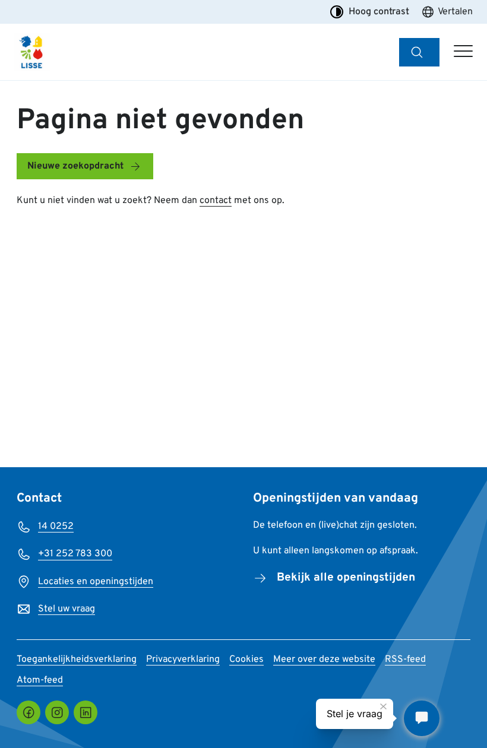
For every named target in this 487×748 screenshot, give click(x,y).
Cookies (246, 659)
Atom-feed (40, 680)
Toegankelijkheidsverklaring (77, 659)
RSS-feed (405, 659)
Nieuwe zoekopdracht (75, 166)
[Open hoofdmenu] (463, 52)
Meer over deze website (324, 659)
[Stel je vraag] (421, 718)
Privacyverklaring (183, 659)
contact (216, 201)
